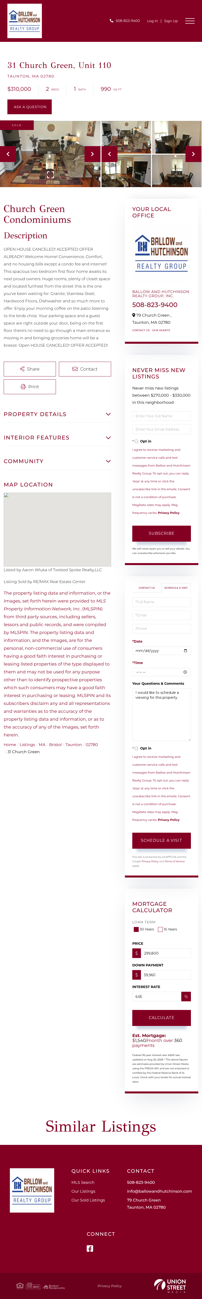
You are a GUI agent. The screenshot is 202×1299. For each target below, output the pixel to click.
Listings (27, 745)
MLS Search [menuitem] (82, 1182)
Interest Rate (146, 987)
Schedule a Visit (176, 587)
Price (137, 943)
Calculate (162, 1017)
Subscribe (162, 533)
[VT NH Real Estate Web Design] (170, 1286)
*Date (137, 641)
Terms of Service (175, 861)
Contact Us (141, 330)
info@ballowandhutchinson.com (159, 1191)
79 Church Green (146, 1204)
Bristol (55, 745)
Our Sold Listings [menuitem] (88, 1200)
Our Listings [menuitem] (83, 1191)
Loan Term (144, 922)
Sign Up (171, 21)
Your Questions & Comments (158, 683)
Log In (152, 21)
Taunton (74, 745)
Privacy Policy (168, 513)
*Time (137, 663)
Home (10, 745)
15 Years (170, 929)
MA (42, 745)
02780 (92, 745)
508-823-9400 (128, 20)
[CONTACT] (29, 106)
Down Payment (147, 965)
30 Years (147, 929)
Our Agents (161, 330)
